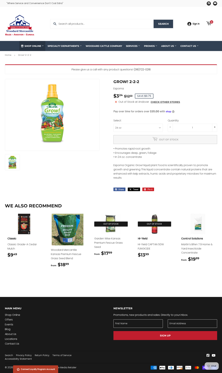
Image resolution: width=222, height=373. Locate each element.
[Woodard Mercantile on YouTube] (213, 356)
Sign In (196, 23)
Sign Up (165, 335)
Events (9, 324)
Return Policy (42, 355)
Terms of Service (62, 355)
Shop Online (33, 46)
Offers (9, 319)
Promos (149, 46)
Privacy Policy (24, 355)
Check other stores (165, 102)
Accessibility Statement (18, 358)
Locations (11, 339)
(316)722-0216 (142, 69)
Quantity (173, 120)
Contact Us (188, 46)
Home (8, 55)
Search (165, 23)
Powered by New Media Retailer (58, 367)
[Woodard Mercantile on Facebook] (208, 356)
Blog (7, 329)
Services (132, 46)
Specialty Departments (64, 46)
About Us (168, 46)
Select (117, 120)
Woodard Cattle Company (104, 46)
